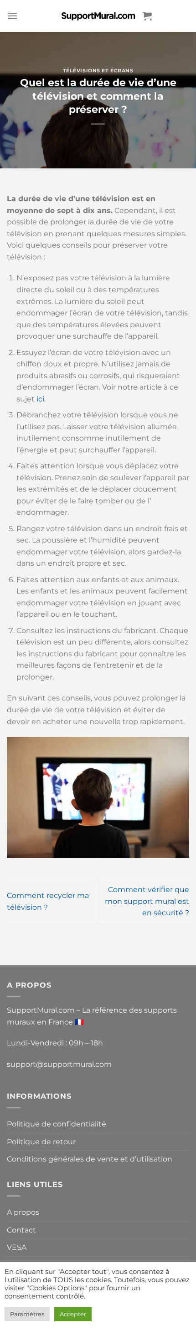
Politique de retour (41, 1141)
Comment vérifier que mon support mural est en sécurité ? (147, 901)
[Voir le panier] (147, 16)
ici (40, 399)
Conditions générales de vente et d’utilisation (89, 1159)
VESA (16, 1247)
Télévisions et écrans (98, 70)
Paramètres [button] (27, 1314)
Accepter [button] (73, 1314)
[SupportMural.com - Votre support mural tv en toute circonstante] (98, 15)
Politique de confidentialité (56, 1124)
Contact (21, 1230)
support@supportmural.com (59, 1064)
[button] (12, 16)
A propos (23, 1212)
